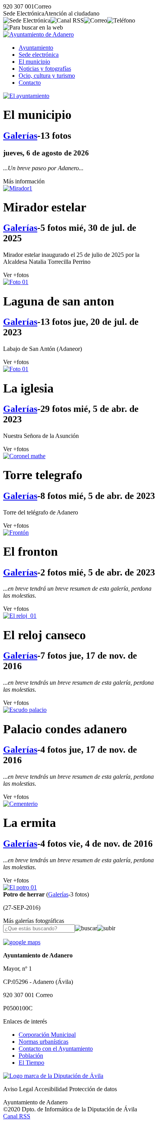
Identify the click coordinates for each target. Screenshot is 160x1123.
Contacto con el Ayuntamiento (56, 1048)
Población (31, 1055)
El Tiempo (31, 1062)
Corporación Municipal (47, 1034)
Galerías (20, 136)
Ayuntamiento (36, 47)
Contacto (30, 82)
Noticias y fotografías (45, 68)
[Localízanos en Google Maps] (21, 942)
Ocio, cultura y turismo (47, 75)
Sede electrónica (39, 54)
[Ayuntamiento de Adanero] (38, 34)
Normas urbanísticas (43, 1041)
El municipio (34, 61)
